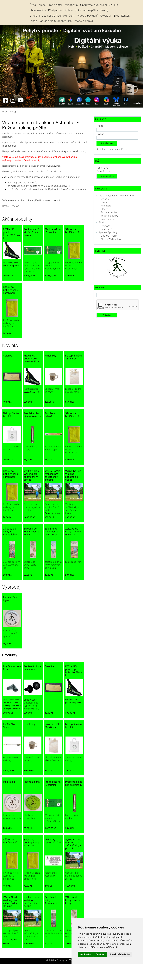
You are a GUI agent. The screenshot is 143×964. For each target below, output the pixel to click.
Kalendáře (106, 205)
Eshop (33, 21)
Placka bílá (9, 781)
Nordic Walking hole (111, 239)
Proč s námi (54, 5)
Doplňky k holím (109, 235)
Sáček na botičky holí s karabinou (10, 289)
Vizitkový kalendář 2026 (53, 841)
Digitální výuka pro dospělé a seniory (85, 10)
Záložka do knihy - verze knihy (31, 531)
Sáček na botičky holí (72, 231)
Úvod (32, 5)
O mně (42, 5)
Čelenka (7, 355)
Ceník (71, 15)
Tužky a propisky (109, 215)
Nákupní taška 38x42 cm (73, 357)
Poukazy (105, 225)
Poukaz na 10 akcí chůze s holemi (31, 232)
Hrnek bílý (50, 355)
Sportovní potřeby (108, 232)
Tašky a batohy (109, 212)
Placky (104, 209)
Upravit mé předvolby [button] (119, 954)
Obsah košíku (107, 176)
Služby (102, 222)
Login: (99, 126)
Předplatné (106, 229)
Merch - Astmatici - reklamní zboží (116, 195)
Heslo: (100, 134)
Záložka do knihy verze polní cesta (51, 531)
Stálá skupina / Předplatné (45, 10)
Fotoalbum (105, 15)
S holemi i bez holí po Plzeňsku (48, 15)
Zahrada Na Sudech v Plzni (55, 21)
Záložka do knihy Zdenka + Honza (73, 531)
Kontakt (126, 15)
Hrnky (104, 202)
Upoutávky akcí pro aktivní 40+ (99, 5)
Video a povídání (87, 15)
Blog (116, 15)
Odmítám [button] (100, 954)
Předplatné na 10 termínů (53, 231)
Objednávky (71, 5)
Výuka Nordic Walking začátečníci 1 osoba (73, 475)
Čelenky (105, 199)
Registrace (101, 149)
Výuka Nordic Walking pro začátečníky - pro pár (32, 475)
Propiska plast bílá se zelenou (32, 415)
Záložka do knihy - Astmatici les (10, 531)
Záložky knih (107, 219)
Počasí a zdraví (83, 21)
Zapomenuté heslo (119, 149)
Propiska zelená (50, 415)
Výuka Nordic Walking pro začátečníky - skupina (52, 475)
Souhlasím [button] (85, 954)
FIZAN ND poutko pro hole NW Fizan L (11, 233)
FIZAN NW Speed (9, 725)
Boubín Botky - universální (32, 668)
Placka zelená (32, 781)
